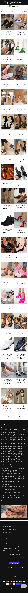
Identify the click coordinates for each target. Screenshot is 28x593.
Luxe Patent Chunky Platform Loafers (7, 255)
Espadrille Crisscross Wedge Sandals (20, 32)
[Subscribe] (21, 558)
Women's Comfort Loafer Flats (7, 82)
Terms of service (19, 588)
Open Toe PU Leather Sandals (7, 158)
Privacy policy (9, 588)
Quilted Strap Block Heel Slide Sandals (7, 280)
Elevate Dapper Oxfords (7, 182)
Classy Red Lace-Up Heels (20, 230)
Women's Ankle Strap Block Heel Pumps (20, 380)
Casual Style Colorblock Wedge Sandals (7, 57)
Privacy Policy (7, 526)
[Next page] (19, 416)
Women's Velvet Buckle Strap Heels (20, 255)
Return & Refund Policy (9, 529)
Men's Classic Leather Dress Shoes (20, 183)
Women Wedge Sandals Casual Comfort (7, 107)
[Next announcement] (25, 2)
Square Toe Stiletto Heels (7, 306)
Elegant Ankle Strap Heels (7, 132)
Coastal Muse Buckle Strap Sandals (20, 82)
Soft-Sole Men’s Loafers (20, 205)
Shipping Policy (7, 532)
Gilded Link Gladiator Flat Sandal (7, 406)
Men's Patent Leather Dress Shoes (7, 355)
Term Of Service (7, 538)
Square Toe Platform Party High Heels (20, 306)
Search (4, 535)
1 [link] (8, 416)
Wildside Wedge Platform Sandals (20, 331)
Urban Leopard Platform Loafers (20, 132)
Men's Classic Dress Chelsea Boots (7, 230)
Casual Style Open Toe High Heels (20, 107)
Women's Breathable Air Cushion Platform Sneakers (20, 280)
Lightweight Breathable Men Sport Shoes (20, 355)
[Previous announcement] (2, 2)
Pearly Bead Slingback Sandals (20, 158)
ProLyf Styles (11, 586)
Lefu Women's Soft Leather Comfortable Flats (7, 380)
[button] (2, 6)
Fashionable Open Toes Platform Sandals (20, 406)
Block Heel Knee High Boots (7, 206)
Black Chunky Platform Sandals (7, 331)
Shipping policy (15, 590)
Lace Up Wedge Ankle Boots (7, 32)
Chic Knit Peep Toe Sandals (21, 57)
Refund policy (20, 586)
